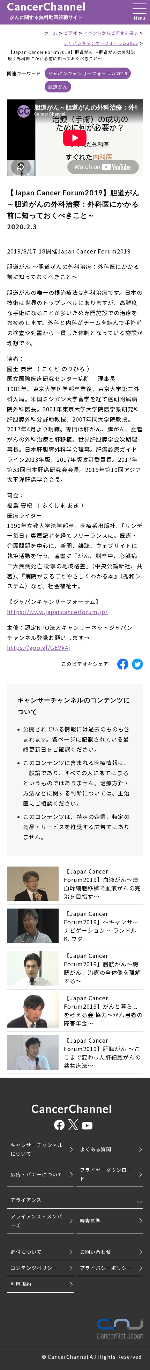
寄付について (26, 1251)
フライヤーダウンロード (106, 1174)
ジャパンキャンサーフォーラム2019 (87, 73)
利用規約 (20, 1283)
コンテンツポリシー (34, 1267)
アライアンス (26, 1199)
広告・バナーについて (36, 1174)
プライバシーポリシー (106, 1267)
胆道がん (58, 86)
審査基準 (90, 1220)
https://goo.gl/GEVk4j (38, 647)
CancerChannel (46, 10)
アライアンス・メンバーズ (36, 1221)
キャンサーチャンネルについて (36, 1149)
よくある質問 (95, 1149)
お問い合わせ (95, 1251)
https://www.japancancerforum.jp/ (57, 611)
